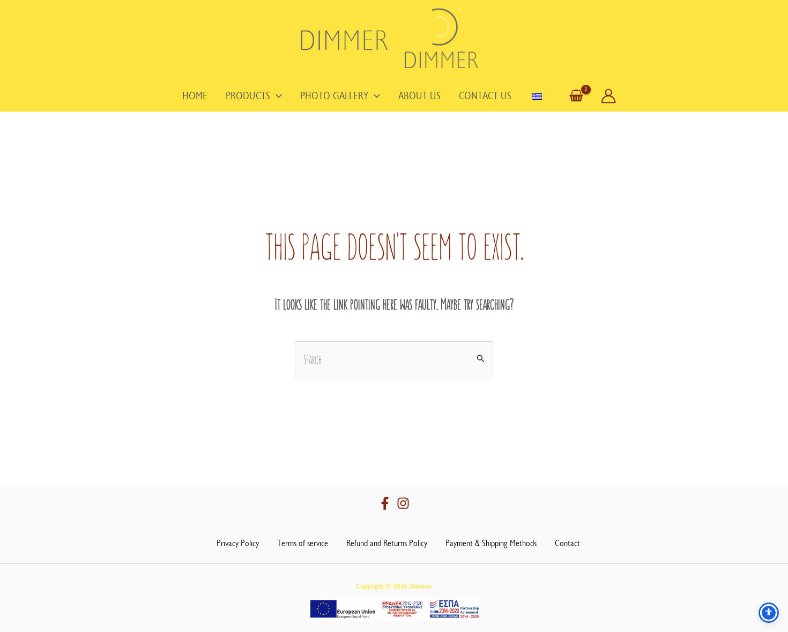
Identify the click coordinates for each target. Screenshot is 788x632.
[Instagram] (403, 503)
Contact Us (485, 96)
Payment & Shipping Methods (491, 543)
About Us (419, 96)
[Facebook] (384, 503)
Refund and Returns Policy (386, 543)
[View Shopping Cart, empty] (576, 96)
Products (248, 96)
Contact (567, 543)
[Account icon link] (608, 96)
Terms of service (302, 543)
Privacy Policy (238, 543)
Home (194, 96)
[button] (276, 96)
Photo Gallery (334, 96)
